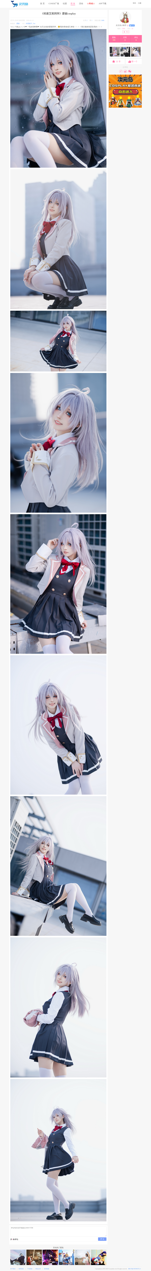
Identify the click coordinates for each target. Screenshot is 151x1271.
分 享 (118, 61)
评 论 (102, 1239)
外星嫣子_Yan (30, 23)
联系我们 (21, 1269)
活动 (81, 3)
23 (132, 28)
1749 (123, 28)
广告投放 (29, 1269)
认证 (132, 25)
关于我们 (13, 1269)
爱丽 (18, 23)
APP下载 (102, 3)
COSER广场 (54, 3)
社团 (65, 3)
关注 (127, 32)
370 (114, 40)
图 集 (73, 3)
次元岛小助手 (121, 25)
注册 (139, 3)
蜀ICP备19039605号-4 (134, 1269)
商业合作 (38, 1269)
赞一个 (134, 61)
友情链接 (46, 1269)
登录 (134, 3)
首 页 (42, 3)
